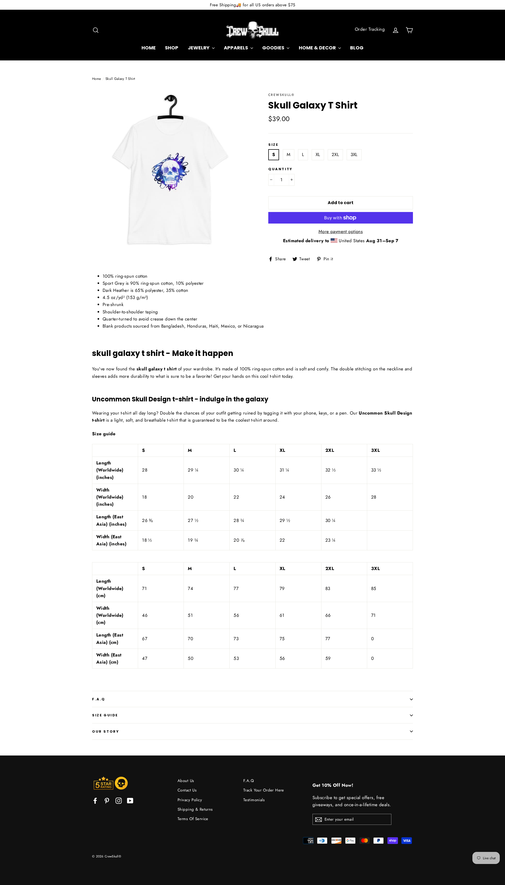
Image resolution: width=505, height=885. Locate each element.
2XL (335, 154)
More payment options (341, 231)
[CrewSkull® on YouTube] (130, 800)
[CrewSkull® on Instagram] (118, 800)
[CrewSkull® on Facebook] (95, 800)
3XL (354, 154)
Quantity (280, 169)
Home (96, 78)
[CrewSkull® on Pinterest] (107, 800)
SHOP (171, 47)
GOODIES (273, 47)
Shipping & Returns (195, 809)
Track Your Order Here (263, 790)
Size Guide (105, 715)
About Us (186, 781)
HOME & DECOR (318, 47)
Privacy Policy (190, 800)
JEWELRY (199, 47)
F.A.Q (98, 699)
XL (318, 154)
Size (273, 145)
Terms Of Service (193, 819)
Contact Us (187, 790)
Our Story (105, 731)
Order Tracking (370, 29)
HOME (149, 47)
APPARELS (236, 47)
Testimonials (254, 800)
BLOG (356, 47)
